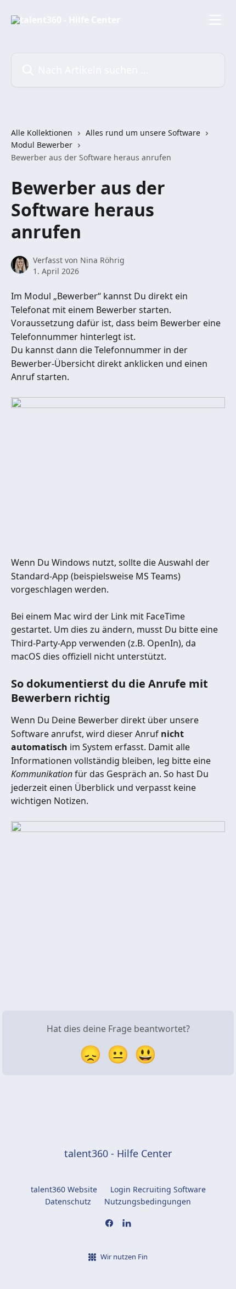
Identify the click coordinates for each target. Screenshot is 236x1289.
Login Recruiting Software (158, 1189)
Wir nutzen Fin (124, 1257)
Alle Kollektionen (41, 132)
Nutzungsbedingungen (147, 1201)
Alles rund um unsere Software (143, 132)
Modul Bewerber (41, 144)
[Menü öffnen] (215, 19)
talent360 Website (64, 1189)
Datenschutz (68, 1201)
